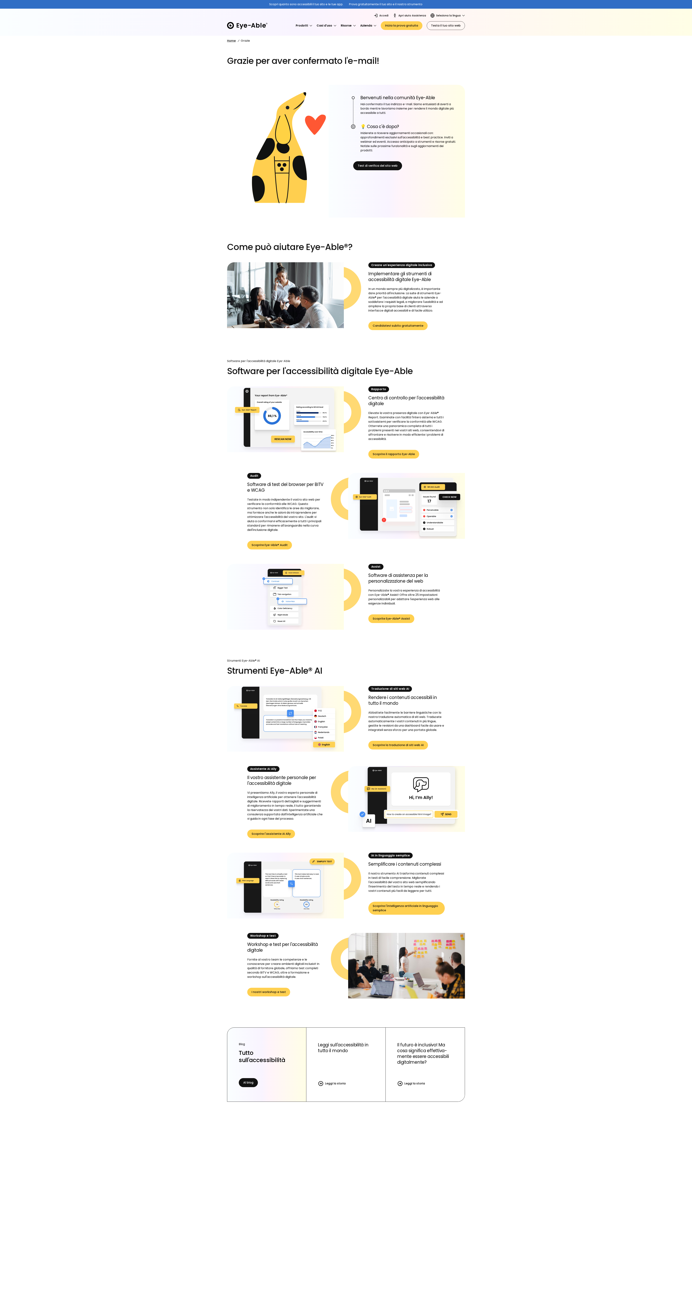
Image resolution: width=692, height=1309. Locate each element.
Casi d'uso (324, 25)
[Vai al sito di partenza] (247, 25)
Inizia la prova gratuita (401, 25)
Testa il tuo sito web (446, 25)
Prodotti (302, 25)
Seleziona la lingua (448, 15)
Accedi (383, 15)
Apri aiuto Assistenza (412, 15)
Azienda (366, 25)
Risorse (346, 25)
